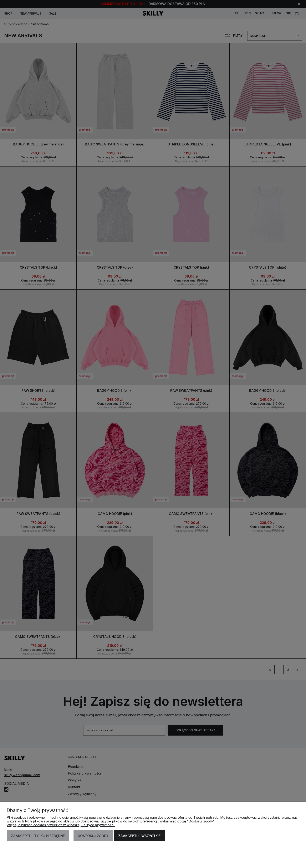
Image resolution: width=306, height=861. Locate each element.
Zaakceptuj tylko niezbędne (38, 836)
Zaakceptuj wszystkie (139, 836)
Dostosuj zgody (93, 836)
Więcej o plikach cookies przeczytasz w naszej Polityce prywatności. (61, 825)
